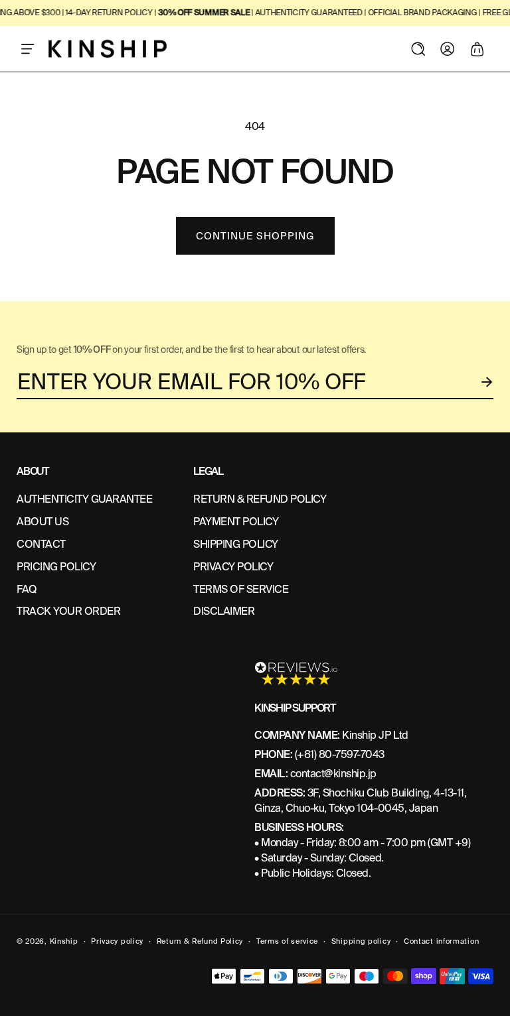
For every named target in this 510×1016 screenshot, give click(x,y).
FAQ (27, 589)
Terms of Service (240, 589)
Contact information (441, 941)
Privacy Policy (233, 567)
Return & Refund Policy (200, 941)
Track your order (68, 611)
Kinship (64, 941)
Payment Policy (235, 522)
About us (42, 522)
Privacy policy (117, 941)
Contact (41, 544)
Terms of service (287, 941)
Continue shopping (255, 236)
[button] (27, 49)
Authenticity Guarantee (84, 499)
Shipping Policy (235, 544)
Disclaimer (223, 611)
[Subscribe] (487, 382)
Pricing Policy (56, 567)
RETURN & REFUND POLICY (259, 499)
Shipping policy (361, 941)
